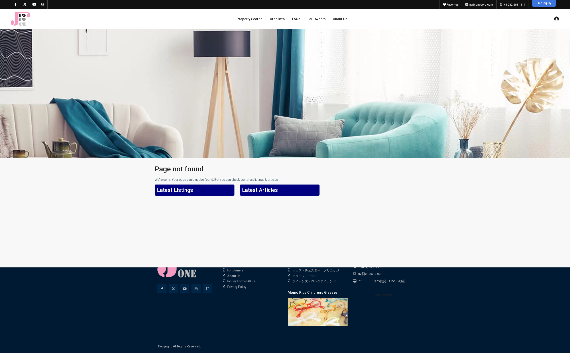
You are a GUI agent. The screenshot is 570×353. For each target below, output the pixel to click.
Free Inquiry (382, 295)
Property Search (250, 19)
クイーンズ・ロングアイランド (314, 281)
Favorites (452, 4)
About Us (340, 19)
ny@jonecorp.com (481, 4)
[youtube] (33, 4)
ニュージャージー (304, 276)
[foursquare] (207, 288)
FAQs (296, 19)
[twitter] (24, 4)
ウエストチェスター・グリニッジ (315, 270)
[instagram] (42, 4)
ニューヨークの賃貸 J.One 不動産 (381, 281)
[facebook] (15, 4)
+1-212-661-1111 (514, 4)
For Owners (316, 19)
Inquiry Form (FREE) (241, 281)
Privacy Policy (236, 287)
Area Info (277, 19)
